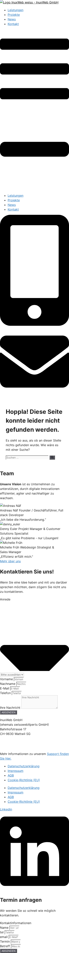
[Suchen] (52, 457)
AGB (11, 775)
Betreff (5, 946)
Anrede (5, 599)
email (4, 937)
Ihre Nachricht (10, 708)
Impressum (15, 771)
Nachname (8, 684)
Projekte (14, 15)
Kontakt (13, 24)
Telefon (6, 693)
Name (4, 927)
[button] (34, 109)
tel (2, 932)
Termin (5, 941)
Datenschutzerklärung (23, 766)
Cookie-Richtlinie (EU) (24, 780)
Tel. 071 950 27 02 (13, 741)
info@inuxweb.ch (12, 746)
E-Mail (5, 688)
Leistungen (15, 10)
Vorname (7, 679)
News (12, 19)
